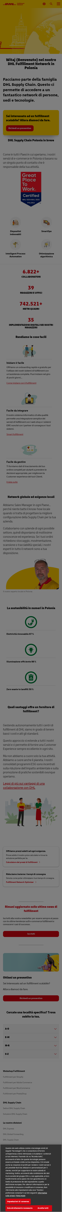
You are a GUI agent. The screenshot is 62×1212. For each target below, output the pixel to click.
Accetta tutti (43, 1208)
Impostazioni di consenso (18, 1201)
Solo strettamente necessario (20, 1208)
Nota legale (20, 1196)
